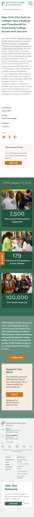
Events (8, 457)
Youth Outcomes (22, 471)
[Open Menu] (30, 3)
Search (8, 469)
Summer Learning (22, 464)
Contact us (10, 400)
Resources (9, 460)
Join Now (13, 163)
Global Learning (22, 474)
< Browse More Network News (11, 9)
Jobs (7, 462)
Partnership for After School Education (15, 4)
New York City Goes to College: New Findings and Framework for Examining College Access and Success (16, 46)
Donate (14, 395)
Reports (5, 126)
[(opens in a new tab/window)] (3, 446)
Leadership (20, 466)
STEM (19, 469)
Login (26, 504)
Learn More (17, 357)
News (7, 464)
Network (8, 467)
